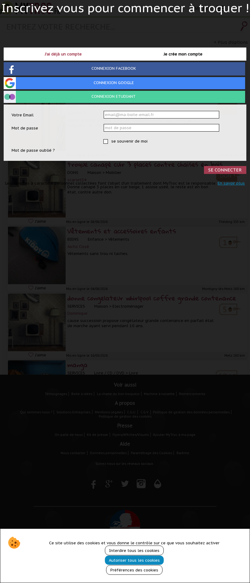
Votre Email (23, 115)
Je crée (183, 54)
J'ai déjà (63, 54)
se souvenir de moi (129, 141)
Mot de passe (25, 128)
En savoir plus (231, 183)
